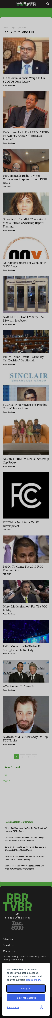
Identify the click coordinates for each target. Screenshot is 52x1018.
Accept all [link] (26, 988)
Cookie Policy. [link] (33, 979)
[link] (14, 1007)
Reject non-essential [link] (26, 997)
